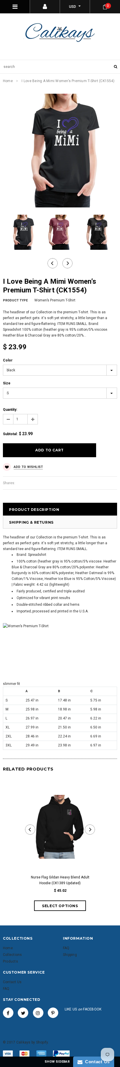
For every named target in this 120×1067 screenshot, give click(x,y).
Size (6, 383)
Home (8, 81)
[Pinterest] (53, 1013)
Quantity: (10, 410)
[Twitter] (23, 1013)
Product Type (15, 300)
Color (8, 360)
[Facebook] (8, 1013)
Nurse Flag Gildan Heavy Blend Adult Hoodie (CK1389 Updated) (60, 880)
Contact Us (96, 1061)
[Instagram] (38, 1013)
